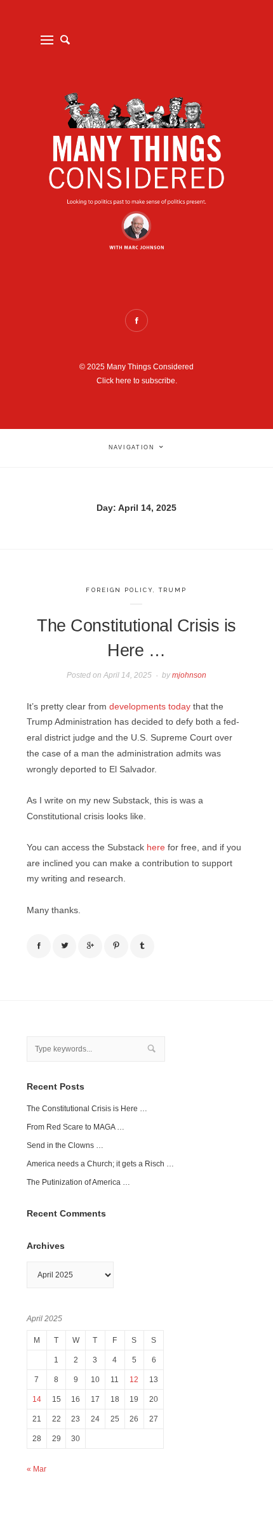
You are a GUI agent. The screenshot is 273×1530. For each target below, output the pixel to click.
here (156, 847)
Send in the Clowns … (65, 1145)
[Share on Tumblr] (142, 946)
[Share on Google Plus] (90, 946)
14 (36, 1399)
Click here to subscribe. (137, 380)
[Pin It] (116, 946)
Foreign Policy (119, 589)
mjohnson (189, 675)
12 (134, 1379)
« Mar (36, 1469)
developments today (149, 706)
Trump (173, 589)
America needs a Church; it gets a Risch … (100, 1163)
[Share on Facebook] (39, 946)
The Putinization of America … (78, 1182)
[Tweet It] (65, 946)
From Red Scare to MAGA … (75, 1127)
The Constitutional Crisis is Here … (87, 1108)
